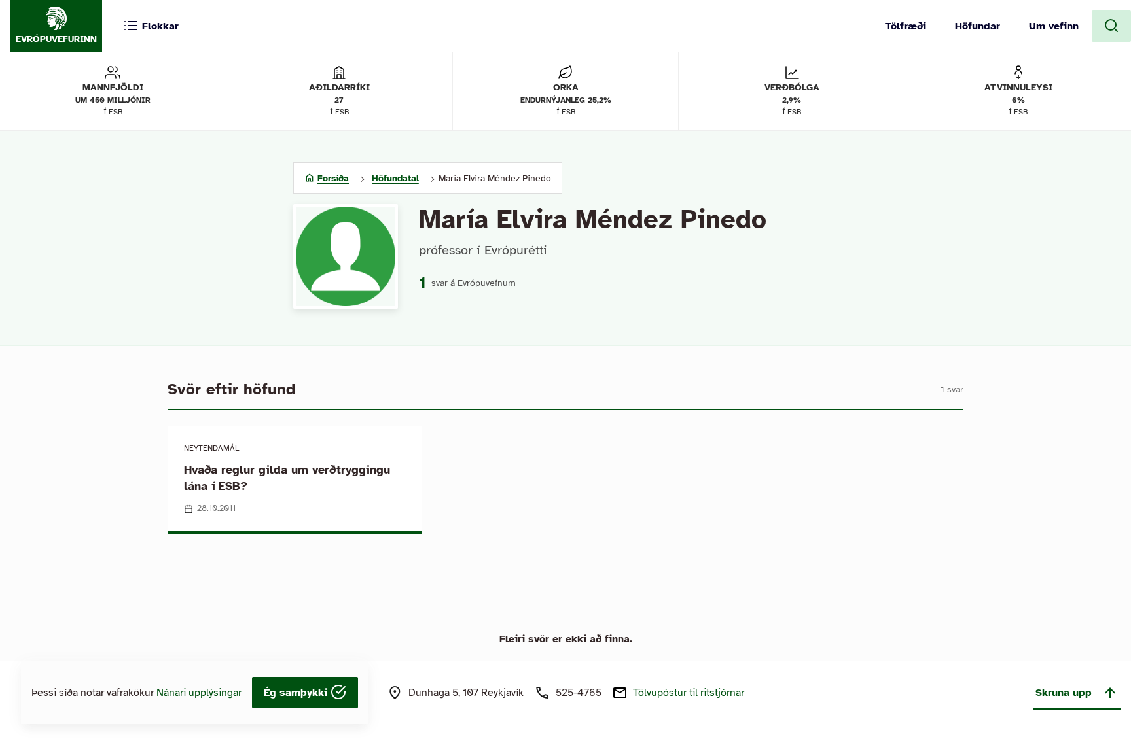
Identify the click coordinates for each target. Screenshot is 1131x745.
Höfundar (977, 26)
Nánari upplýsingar (199, 692)
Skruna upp (1063, 692)
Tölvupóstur (688, 692)
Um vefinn (1054, 26)
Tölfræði (905, 26)
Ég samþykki (297, 692)
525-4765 (578, 692)
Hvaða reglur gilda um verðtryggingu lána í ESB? (287, 477)
